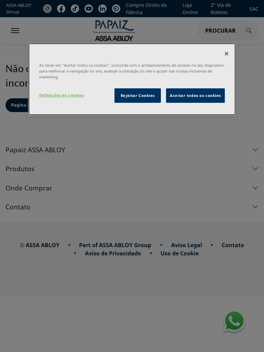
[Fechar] (226, 54)
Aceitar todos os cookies (195, 95)
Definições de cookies (61, 95)
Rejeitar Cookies (138, 95)
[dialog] (132, 79)
